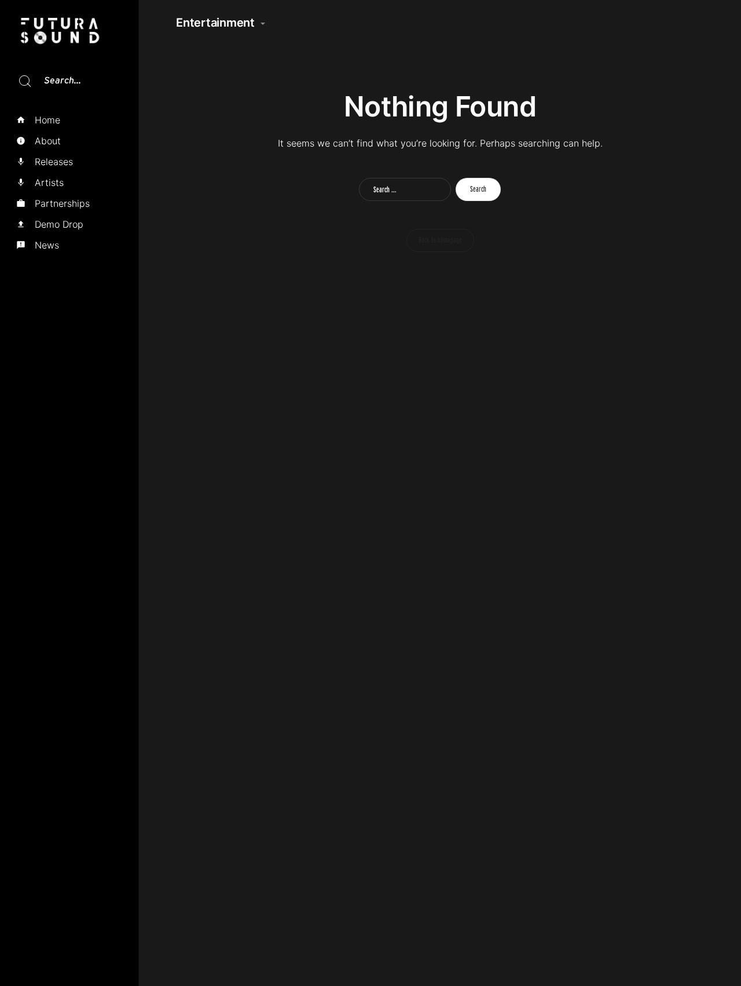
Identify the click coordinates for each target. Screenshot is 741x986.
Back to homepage (440, 239)
